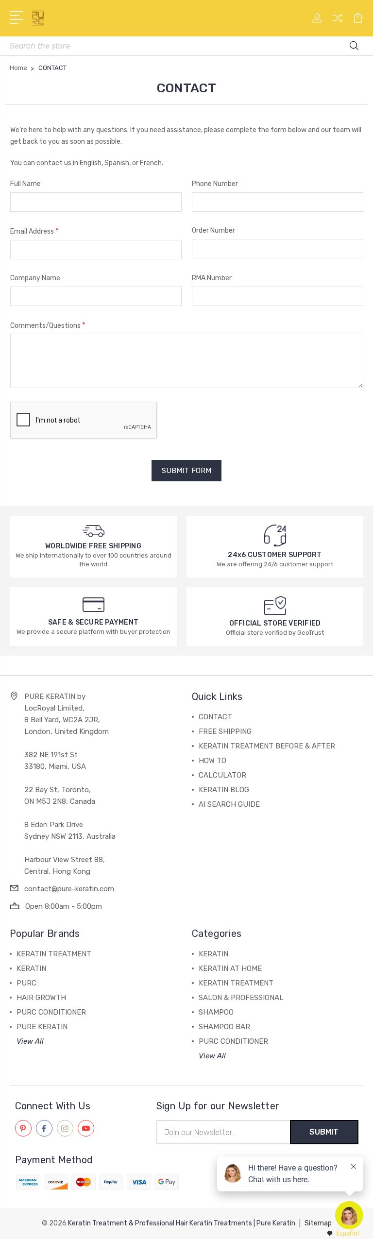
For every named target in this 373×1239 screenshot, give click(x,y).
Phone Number (215, 184)
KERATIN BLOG (224, 789)
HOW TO (212, 760)
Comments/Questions (47, 325)
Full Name (25, 184)
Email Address (34, 231)
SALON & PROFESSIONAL (241, 997)
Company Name (35, 278)
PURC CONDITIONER (51, 1012)
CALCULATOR (222, 775)
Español (347, 1233)
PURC (26, 983)
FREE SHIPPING (225, 731)
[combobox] (342, 1233)
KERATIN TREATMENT (54, 954)
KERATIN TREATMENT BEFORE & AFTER (267, 746)
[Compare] (337, 24)
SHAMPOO (216, 1012)
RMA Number (212, 278)
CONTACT (215, 717)
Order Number (213, 230)
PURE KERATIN (42, 1026)
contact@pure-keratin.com (69, 888)
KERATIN (31, 968)
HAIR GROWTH (41, 997)
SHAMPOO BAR (224, 1026)
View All (30, 1041)
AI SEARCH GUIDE (229, 804)
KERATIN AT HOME (230, 968)
